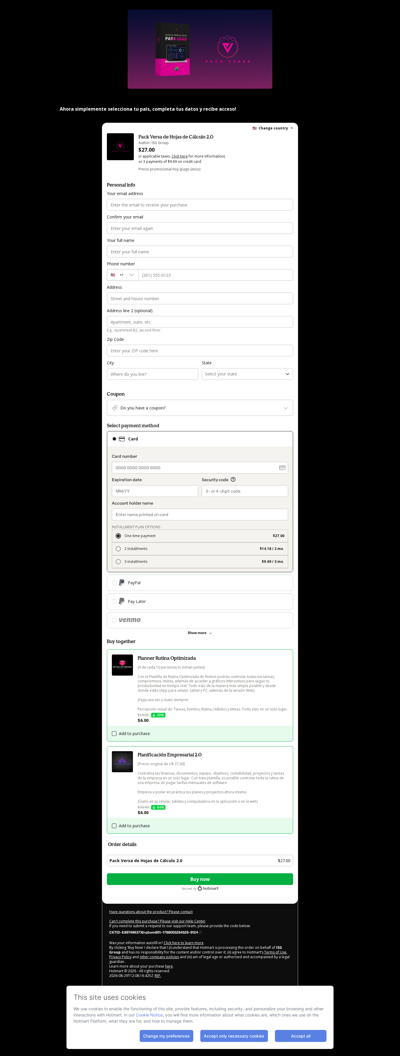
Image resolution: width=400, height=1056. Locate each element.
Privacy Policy (120, 956)
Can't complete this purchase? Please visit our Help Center (157, 921)
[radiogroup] (200, 529)
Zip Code (115, 339)
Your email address (125, 193)
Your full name (120, 240)
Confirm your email (125, 217)
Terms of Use (274, 952)
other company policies (159, 956)
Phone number (121, 263)
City (110, 362)
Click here (180, 156)
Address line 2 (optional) (130, 310)
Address (114, 287)
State (207, 362)
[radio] (114, 439)
